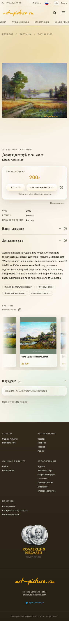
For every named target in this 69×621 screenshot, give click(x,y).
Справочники (42, 22)
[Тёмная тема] (56, 3)
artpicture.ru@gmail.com (34, 595)
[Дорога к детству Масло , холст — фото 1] (34, 90)
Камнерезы (43, 478)
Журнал (41, 466)
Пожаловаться (57, 203)
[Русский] (48, 3)
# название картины (41, 293)
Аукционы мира (20, 22)
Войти (64, 3)
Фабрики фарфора (46, 474)
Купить (15, 187)
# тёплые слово (46, 287)
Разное (41, 451)
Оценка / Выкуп (9, 439)
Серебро (41, 439)
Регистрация (8, 470)
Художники (43, 487)
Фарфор (41, 447)
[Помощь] (61, 187)
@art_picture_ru (36, 602)
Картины (26, 34)
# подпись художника (15, 293)
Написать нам (8, 443)
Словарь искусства (47, 491)
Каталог (7, 34)
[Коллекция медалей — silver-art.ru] (34, 541)
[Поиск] (54, 12)
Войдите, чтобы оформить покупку (34, 194)
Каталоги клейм (45, 483)
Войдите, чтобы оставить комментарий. (26, 391)
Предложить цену (42, 187)
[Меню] (63, 12)
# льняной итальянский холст (18, 287)
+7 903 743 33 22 (13, 3)
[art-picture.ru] (18, 13)
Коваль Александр (12, 159)
